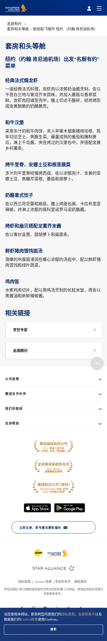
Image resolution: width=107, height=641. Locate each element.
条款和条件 (86, 614)
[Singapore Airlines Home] (16, 14)
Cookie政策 (29, 619)
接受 (53, 629)
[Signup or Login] (94, 8)
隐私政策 (68, 614)
